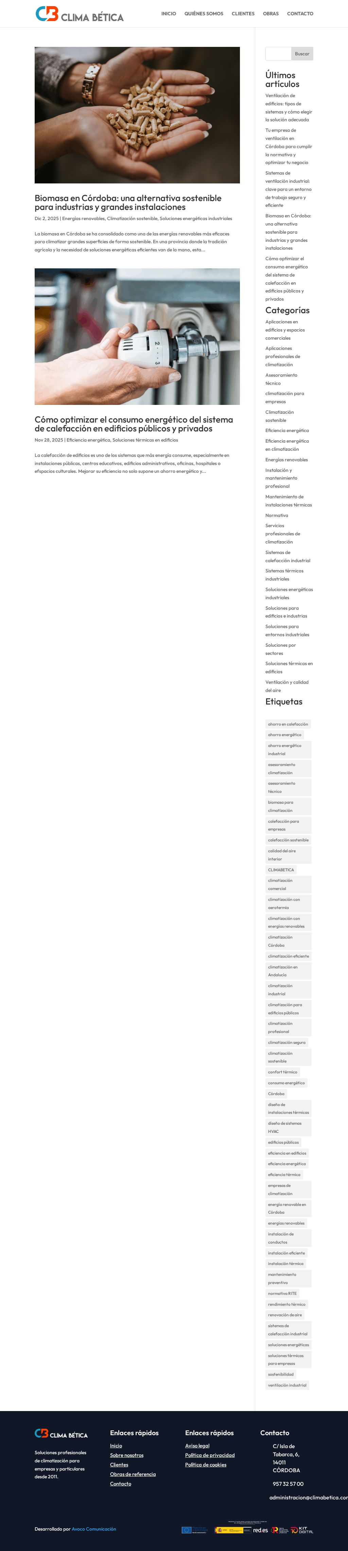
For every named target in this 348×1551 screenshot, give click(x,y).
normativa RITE (282, 1293)
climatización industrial (280, 989)
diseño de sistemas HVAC (284, 1127)
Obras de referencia (133, 1474)
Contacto (300, 14)
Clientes (243, 14)
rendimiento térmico (287, 1304)
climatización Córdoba (280, 941)
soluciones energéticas (288, 1344)
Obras (271, 14)
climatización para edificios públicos (285, 1008)
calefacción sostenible (288, 839)
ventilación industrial (287, 1385)
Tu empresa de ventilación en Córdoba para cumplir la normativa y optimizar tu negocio (288, 146)
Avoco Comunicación (94, 1529)
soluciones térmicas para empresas (285, 1359)
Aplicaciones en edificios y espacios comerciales (285, 330)
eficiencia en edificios (287, 1153)
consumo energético (286, 1082)
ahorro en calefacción (288, 724)
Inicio (168, 14)
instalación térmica (285, 1263)
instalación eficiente (286, 1252)
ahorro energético (284, 734)
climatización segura (287, 1042)
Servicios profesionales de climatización (282, 533)
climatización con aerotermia (284, 903)
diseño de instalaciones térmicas (288, 1108)
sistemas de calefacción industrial (288, 1329)
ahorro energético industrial (284, 749)
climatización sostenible (280, 1057)
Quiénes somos (204, 14)
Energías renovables (83, 218)
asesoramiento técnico (281, 787)
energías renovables (286, 1223)
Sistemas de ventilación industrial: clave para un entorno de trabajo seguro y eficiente (288, 189)
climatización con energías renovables (286, 922)
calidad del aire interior (282, 854)
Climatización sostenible (132, 218)
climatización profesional (280, 1027)
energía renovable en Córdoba (287, 1208)
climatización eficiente (288, 956)
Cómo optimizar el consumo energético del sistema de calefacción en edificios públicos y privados (134, 424)
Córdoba (276, 1093)
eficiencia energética (287, 1163)
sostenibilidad (281, 1374)
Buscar (302, 54)
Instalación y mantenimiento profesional (281, 478)
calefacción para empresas (283, 825)
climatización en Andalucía (283, 971)
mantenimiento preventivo (282, 1278)
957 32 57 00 (288, 1483)
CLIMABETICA (281, 869)
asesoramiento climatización (281, 768)
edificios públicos (283, 1142)
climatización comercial (280, 884)
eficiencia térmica (284, 1174)
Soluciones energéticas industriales (196, 218)
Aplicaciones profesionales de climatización (282, 356)
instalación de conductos (281, 1238)
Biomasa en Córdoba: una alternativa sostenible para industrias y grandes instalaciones (128, 202)
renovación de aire (285, 1314)
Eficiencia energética (88, 440)
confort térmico (282, 1071)
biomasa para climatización (280, 806)
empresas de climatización (280, 1189)
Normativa (276, 515)
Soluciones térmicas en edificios (145, 440)
